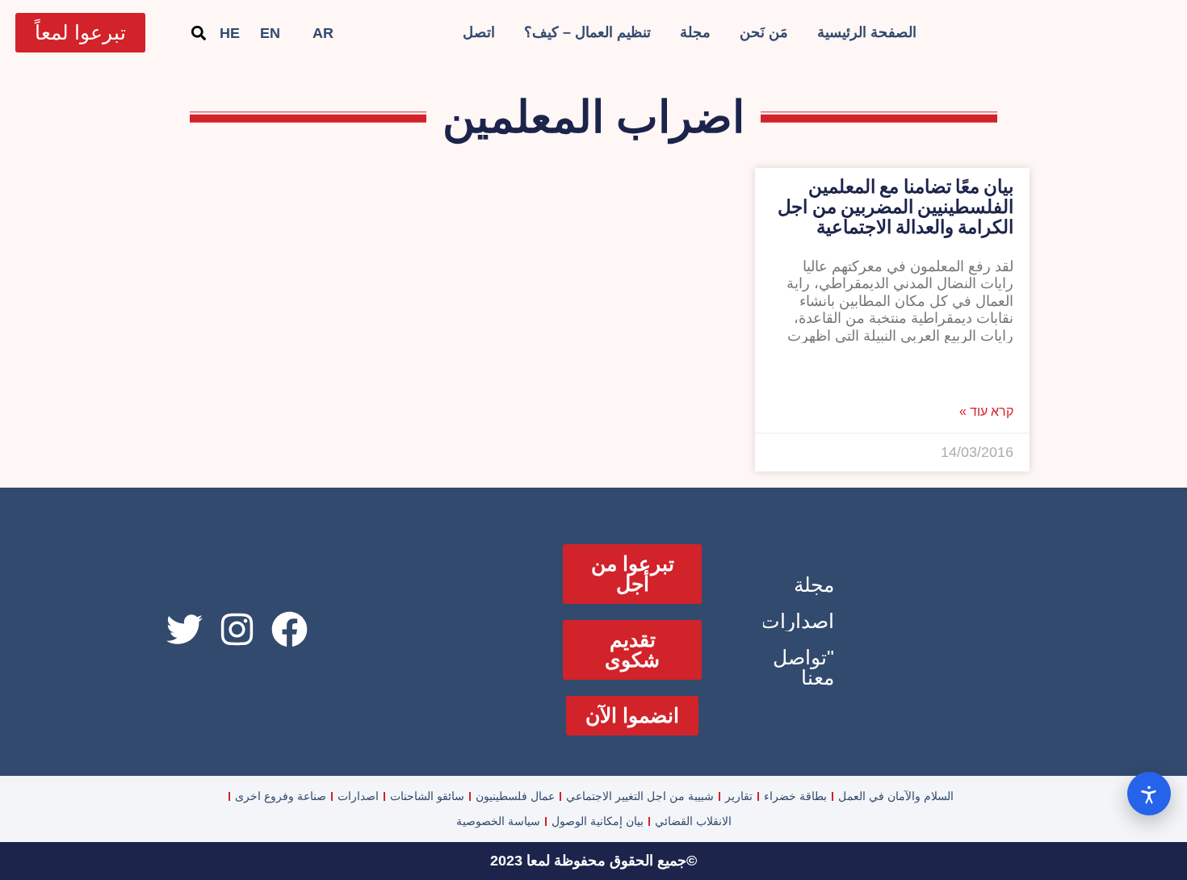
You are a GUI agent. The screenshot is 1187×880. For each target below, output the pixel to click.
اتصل (479, 32)
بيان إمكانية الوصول (598, 821)
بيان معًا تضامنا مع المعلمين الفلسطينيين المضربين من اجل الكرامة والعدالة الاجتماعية (895, 207)
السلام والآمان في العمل (896, 796)
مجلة (695, 32)
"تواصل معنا (803, 667)
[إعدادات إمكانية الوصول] (1149, 793)
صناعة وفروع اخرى (280, 796)
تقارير (739, 796)
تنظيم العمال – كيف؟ (587, 32)
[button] (198, 32)
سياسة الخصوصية (498, 821)
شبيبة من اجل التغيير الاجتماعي (640, 796)
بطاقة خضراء (795, 796)
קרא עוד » (986, 411)
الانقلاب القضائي (693, 821)
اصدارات (797, 621)
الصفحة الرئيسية (866, 32)
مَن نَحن (764, 32)
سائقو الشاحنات (427, 796)
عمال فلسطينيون (515, 796)
